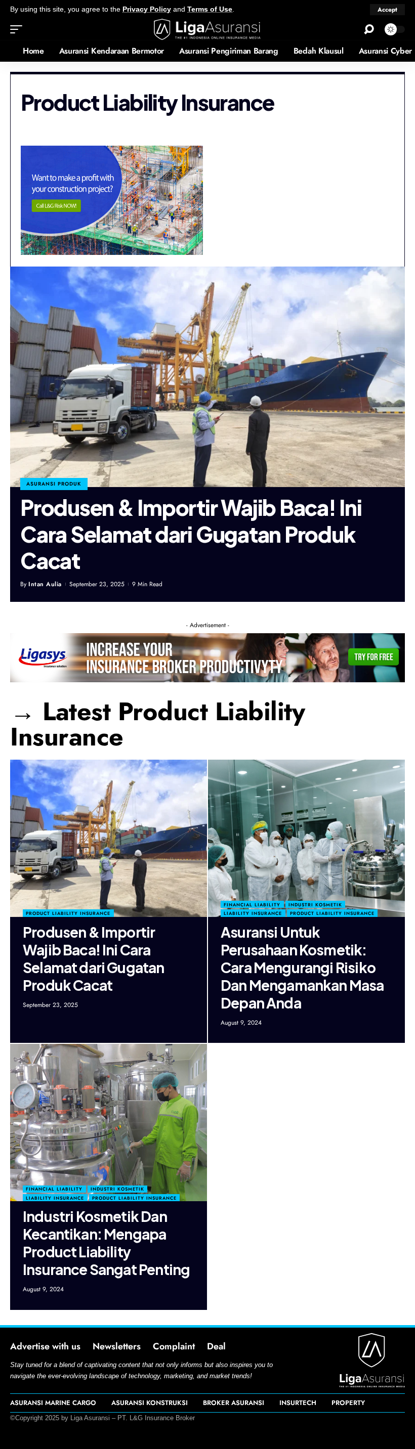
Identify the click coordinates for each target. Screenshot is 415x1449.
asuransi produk (53, 484)
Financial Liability (252, 904)
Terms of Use (209, 9)
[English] (7, 51)
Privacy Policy (146, 9)
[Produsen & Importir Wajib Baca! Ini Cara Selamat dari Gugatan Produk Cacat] (207, 377)
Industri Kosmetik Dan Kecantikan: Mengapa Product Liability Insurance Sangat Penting (106, 1242)
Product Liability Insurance (68, 913)
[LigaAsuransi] (207, 29)
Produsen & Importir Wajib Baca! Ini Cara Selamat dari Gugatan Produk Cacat (191, 534)
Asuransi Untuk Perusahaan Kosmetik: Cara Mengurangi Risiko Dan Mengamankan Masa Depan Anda (302, 967)
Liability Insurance (253, 913)
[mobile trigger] (18, 29)
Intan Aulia (45, 584)
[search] (369, 29)
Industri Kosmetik (315, 904)
